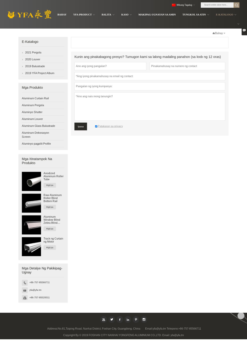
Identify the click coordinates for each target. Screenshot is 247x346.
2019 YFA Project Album (39, 73)
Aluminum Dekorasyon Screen (35, 134)
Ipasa (81, 126)
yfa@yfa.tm (35, 290)
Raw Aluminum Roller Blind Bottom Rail (53, 198)
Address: (52, 328)
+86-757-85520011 (39, 297)
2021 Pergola (33, 52)
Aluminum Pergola (33, 105)
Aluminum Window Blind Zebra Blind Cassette (52, 219)
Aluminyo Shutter (32, 112)
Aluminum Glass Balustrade (38, 125)
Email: (149, 328)
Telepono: (172, 328)
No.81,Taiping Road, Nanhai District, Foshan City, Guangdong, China (99, 328)
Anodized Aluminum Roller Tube (54, 176)
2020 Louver (32, 59)
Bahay (219, 33)
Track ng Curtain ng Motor (53, 240)
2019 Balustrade (35, 66)
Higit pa (49, 185)
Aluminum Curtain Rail (35, 98)
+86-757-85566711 (39, 282)
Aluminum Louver (32, 119)
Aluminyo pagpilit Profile (36, 143)
